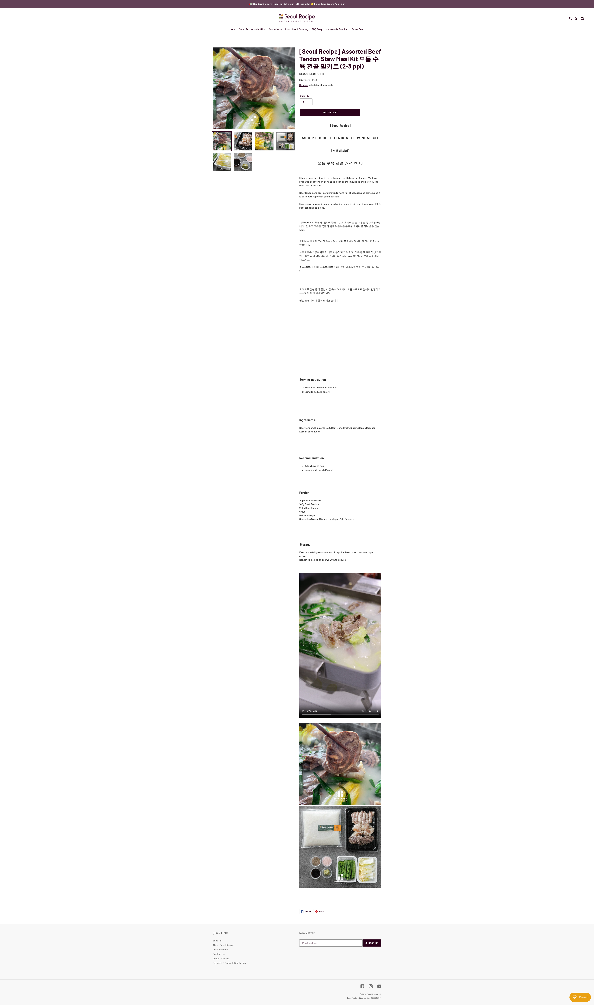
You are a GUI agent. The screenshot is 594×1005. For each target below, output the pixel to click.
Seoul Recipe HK (374, 994)
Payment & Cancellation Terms (229, 962)
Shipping (303, 84)
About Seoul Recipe (223, 944)
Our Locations (220, 949)
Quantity (304, 95)
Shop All (217, 940)
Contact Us (219, 953)
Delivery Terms (221, 958)
